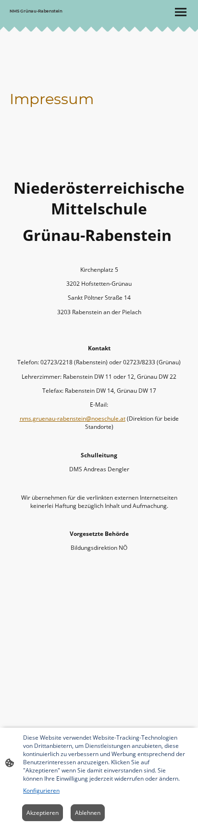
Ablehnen (87, 813)
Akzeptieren (42, 813)
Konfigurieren (41, 790)
